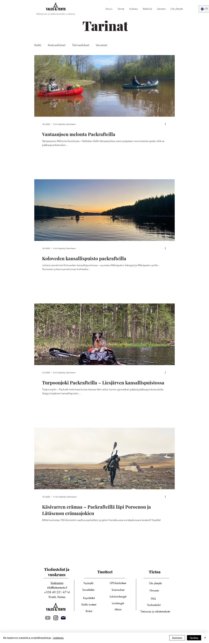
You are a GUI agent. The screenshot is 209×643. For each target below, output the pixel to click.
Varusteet (101, 45)
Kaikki (37, 45)
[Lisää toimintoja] (166, 124)
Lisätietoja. (58, 637)
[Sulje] (205, 637)
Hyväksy (194, 637)
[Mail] (63, 618)
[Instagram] (56, 618)
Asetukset (177, 637)
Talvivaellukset (80, 45)
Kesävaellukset (56, 45)
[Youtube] (48, 618)
